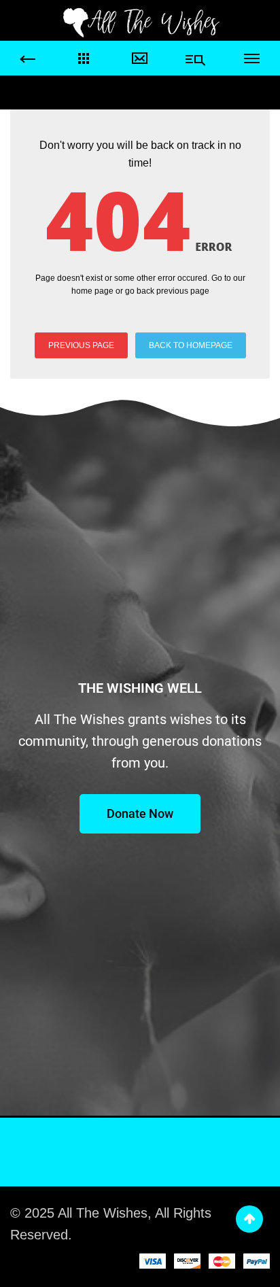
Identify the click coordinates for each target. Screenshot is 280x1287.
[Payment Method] (152, 1260)
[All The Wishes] (140, 22)
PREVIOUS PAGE (81, 345)
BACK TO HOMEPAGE (190, 345)
